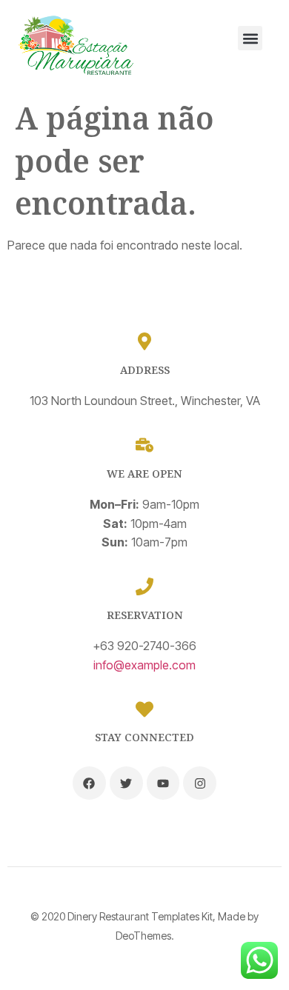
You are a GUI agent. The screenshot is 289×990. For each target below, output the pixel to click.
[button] (250, 38)
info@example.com (144, 665)
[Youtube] (163, 783)
